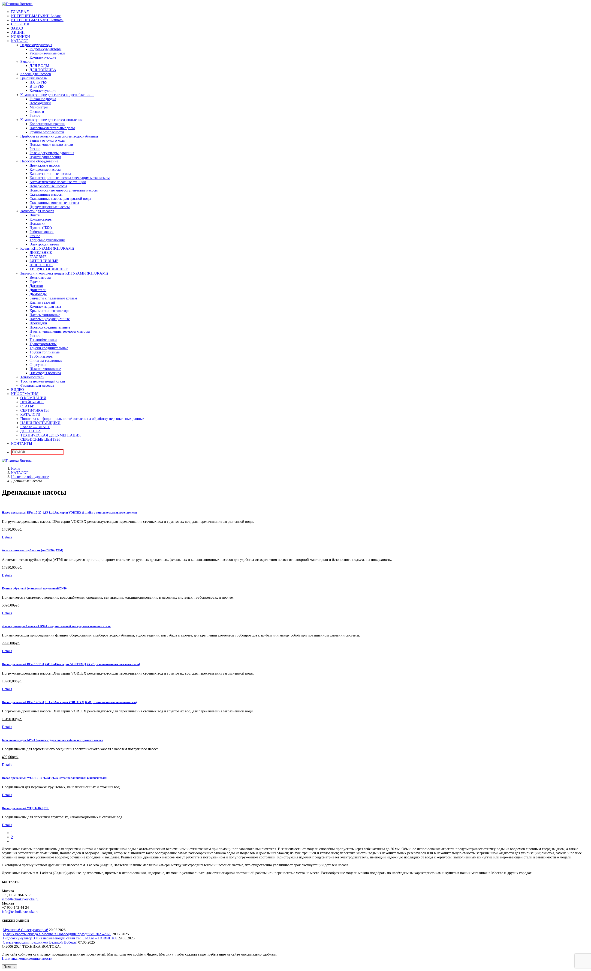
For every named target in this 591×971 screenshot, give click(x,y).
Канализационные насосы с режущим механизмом (70, 178)
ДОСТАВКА (30, 431)
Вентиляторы (40, 277)
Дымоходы (38, 294)
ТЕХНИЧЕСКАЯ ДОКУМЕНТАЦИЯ (50, 435)
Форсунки (38, 365)
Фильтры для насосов (37, 385)
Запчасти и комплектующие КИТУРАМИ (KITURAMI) (64, 273)
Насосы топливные (45, 315)
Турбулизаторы (41, 356)
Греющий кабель (33, 78)
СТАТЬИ (27, 406)
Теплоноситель (32, 377)
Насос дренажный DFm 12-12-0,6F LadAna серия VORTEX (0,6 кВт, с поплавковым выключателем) (69, 702)
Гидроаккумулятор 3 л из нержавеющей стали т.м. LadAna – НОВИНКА (60, 938)
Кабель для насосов (35, 74)
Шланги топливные (45, 369)
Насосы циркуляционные (50, 319)
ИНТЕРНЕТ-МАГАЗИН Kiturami (37, 20)
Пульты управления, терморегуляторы (60, 331)
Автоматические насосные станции (58, 182)
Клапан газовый (42, 302)
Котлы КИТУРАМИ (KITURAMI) (47, 248)
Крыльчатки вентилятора (49, 311)
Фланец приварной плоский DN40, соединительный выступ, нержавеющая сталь (56, 626)
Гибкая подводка (43, 99)
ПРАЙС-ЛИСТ (32, 402)
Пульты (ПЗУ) (41, 228)
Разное (35, 115)
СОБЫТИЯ (20, 24)
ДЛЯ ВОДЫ (39, 66)
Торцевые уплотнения (47, 240)
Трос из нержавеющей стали (42, 381)
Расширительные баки (47, 53)
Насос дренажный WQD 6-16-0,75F (25, 808)
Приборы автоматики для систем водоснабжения (59, 136)
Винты (35, 215)
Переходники (40, 103)
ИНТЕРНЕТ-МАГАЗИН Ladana (36, 16)
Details (7, 537)
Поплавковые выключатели (51, 144)
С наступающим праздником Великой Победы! (40, 942)
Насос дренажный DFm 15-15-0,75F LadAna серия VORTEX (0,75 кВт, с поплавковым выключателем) (71, 664)
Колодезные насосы (45, 169)
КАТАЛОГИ (30, 414)
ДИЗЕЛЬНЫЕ (41, 252)
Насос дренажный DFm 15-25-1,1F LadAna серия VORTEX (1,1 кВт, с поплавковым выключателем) (69, 512)
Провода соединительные (50, 327)
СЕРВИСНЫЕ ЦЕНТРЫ (40, 439)
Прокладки (38, 323)
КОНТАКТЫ (21, 443)
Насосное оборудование (39, 161)
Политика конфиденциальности (27, 958)
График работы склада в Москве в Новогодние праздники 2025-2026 (57, 934)
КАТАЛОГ (19, 41)
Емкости (27, 61)
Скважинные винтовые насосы (54, 203)
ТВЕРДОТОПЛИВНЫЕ (49, 269)
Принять (9, 966)
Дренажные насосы (45, 165)
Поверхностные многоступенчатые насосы (64, 190)
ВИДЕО (17, 389)
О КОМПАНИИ (33, 398)
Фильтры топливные (46, 360)
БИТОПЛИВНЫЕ (44, 261)
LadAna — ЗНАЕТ (35, 427)
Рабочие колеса (42, 232)
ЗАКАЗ (17, 28)
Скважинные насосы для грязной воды (60, 198)
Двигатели (38, 290)
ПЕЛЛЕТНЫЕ (41, 265)
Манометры (39, 107)
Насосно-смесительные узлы (52, 128)
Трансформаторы (43, 344)
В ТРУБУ (37, 86)
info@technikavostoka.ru (20, 899)
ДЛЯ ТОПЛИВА (43, 70)
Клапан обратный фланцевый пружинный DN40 (34, 588)
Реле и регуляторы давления (52, 153)
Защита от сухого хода (47, 140)
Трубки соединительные (49, 348)
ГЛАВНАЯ (20, 12)
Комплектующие (43, 57)
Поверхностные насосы (48, 186)
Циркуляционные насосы (50, 207)
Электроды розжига (45, 373)
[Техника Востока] (17, 4)
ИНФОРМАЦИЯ (25, 394)
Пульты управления (45, 157)
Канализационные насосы (50, 174)
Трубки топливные (45, 352)
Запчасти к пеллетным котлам (53, 298)
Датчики (36, 286)
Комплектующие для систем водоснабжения (57, 95)
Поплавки (37, 223)
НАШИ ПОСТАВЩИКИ (40, 423)
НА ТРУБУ (38, 82)
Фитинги (37, 111)
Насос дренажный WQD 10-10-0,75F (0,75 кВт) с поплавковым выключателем (54, 778)
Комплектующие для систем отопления (51, 120)
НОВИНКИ (20, 37)
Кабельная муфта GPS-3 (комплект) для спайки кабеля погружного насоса (52, 740)
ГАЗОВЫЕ (38, 257)
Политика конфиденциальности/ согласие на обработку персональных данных (82, 419)
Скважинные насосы (46, 194)
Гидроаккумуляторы (36, 45)
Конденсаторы (41, 219)
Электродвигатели (44, 244)
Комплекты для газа (45, 306)
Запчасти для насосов (37, 211)
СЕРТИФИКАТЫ (34, 410)
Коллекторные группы (47, 124)
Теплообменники (43, 340)
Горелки (36, 282)
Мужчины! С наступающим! (25, 930)
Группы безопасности (47, 132)
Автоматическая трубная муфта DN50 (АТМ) (32, 550)
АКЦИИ (18, 32)
